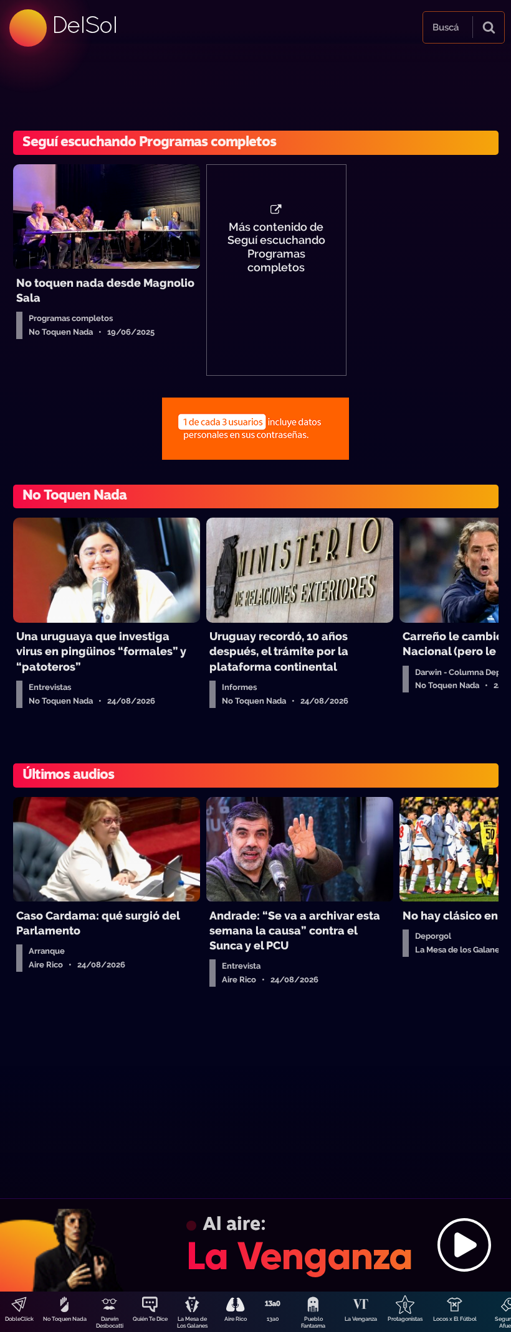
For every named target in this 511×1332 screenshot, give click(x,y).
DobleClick (19, 1319)
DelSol (84, 24)
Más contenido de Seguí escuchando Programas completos (276, 247)
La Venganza (361, 1319)
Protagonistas (405, 1319)
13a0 (273, 1319)
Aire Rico (235, 1319)
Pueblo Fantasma (313, 1322)
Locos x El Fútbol (455, 1319)
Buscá (445, 27)
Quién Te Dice (150, 1319)
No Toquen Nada (65, 1319)
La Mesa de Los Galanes (192, 1322)
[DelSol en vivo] (255, 1245)
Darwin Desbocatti (109, 1322)
